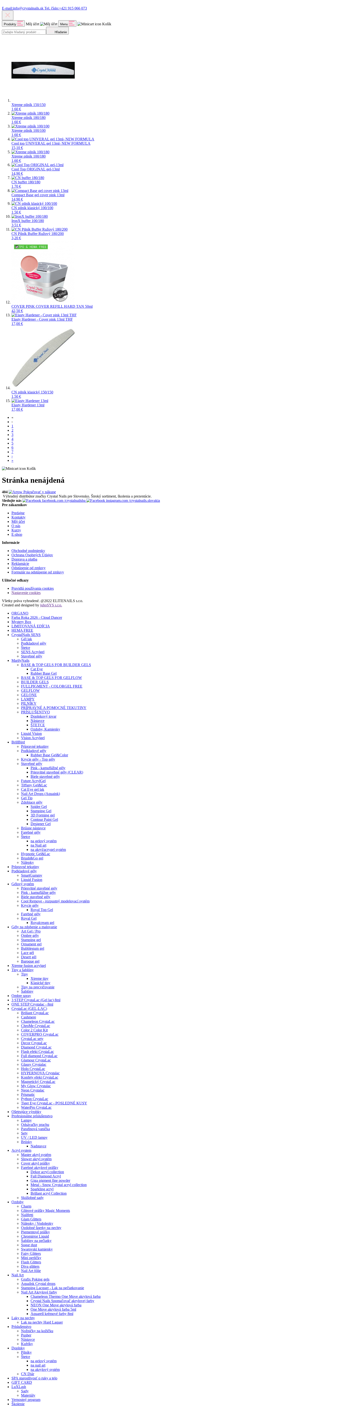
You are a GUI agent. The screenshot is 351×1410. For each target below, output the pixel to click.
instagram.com (132, 500)
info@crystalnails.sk (23, 8)
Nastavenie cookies (26, 593)
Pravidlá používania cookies (32, 588)
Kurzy (16, 530)
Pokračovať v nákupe (39, 492)
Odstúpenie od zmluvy (28, 568)
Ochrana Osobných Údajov (32, 555)
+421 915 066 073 (65, 8)
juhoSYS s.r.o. (51, 605)
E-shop (16, 534)
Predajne (18, 513)
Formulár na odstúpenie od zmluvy (37, 572)
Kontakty (18, 517)
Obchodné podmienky (28, 551)
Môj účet (18, 521)
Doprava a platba (24, 559)
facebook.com (63, 500)
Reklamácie (20, 564)
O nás (15, 526)
